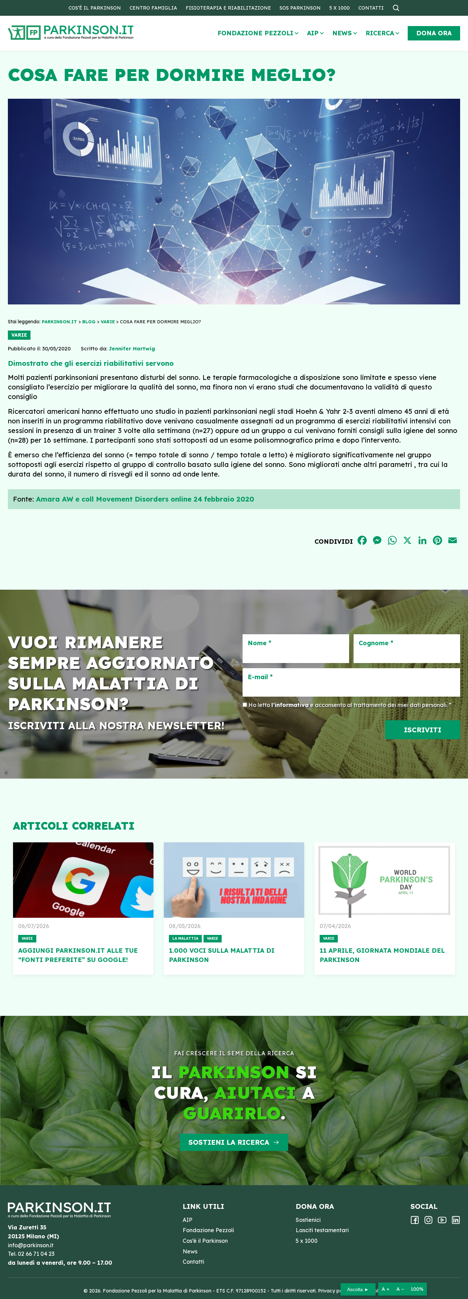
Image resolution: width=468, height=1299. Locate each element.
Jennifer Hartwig (132, 348)
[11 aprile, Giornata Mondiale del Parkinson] (385, 880)
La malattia (185, 938)
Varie (19, 335)
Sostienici (308, 1219)
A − (400, 1289)
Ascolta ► (358, 1289)
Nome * (259, 643)
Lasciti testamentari (322, 1230)
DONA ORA (434, 33)
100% (417, 1289)
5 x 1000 (339, 8)
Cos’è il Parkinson (95, 8)
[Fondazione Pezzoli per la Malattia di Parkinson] (90, 32)
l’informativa (290, 704)
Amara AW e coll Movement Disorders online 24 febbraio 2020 (145, 499)
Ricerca (380, 33)
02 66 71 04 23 (36, 1253)
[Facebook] (414, 1222)
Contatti (371, 8)
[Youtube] (442, 1222)
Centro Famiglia (153, 8)
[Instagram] (428, 1222)
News (342, 33)
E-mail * (260, 677)
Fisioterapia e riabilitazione (228, 8)
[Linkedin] (456, 1222)
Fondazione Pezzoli (255, 33)
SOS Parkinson (300, 8)
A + (386, 1289)
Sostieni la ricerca (228, 1142)
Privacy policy (334, 1291)
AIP (313, 33)
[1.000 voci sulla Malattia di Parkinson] (234, 880)
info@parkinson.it (30, 1245)
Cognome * (376, 643)
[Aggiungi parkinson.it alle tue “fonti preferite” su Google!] (83, 880)
